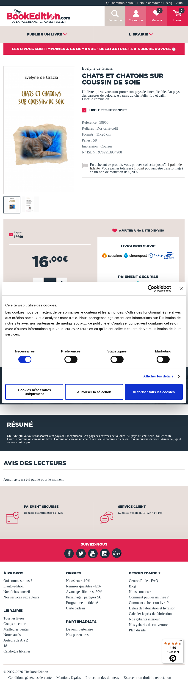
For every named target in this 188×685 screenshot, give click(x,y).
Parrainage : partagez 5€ (83, 597)
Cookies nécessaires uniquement (34, 392)
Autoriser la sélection (94, 392)
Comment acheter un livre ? (149, 603)
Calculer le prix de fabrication (150, 614)
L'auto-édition (13, 586)
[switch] (70, 359)
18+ (6, 646)
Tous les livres (13, 618)
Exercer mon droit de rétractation (147, 678)
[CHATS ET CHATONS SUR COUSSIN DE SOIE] (39, 191)
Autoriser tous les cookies (154, 392)
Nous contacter (151, 3)
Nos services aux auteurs (21, 597)
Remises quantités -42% (83, 586)
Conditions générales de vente (30, 678)
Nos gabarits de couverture (148, 625)
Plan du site (137, 630)
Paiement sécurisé (41, 506)
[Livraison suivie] (138, 256)
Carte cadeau (75, 608)
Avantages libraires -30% (84, 592)
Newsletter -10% (78, 581)
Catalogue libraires (16, 651)
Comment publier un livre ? (149, 597)
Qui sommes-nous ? (120, 3)
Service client (132, 506)
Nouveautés (12, 635)
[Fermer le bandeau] (181, 288)
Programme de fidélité (82, 603)
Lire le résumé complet (108, 110)
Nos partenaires (77, 635)
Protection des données (102, 678)
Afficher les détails (158, 376)
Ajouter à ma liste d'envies (141, 230)
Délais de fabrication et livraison (152, 608)
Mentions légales (68, 678)
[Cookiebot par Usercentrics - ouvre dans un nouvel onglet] (151, 288)
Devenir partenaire (79, 629)
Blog (169, 3)
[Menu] (180, 641)
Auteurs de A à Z (15, 640)
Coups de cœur (14, 624)
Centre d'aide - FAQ (143, 581)
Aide (179, 3)
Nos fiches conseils (17, 592)
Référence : (90, 122)
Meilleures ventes (16, 629)
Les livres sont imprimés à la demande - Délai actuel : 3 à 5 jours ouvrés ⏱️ (94, 49)
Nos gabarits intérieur (144, 619)
